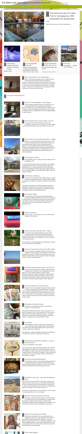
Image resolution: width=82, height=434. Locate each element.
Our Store (36, 6)
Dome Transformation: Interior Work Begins (37, 77)
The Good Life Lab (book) (26, 6)
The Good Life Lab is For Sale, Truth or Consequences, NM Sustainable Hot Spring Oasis (63, 16)
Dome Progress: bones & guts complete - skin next (39, 121)
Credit (45, 6)
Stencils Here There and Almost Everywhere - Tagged (40, 139)
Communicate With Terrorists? (31, 64)
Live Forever (28, 322)
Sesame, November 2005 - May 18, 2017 (50, 64)
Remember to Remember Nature (34, 304)
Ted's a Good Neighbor (31, 432)
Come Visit (67, 63)
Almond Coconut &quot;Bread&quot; (35, 359)
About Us (16, 6)
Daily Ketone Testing (31, 194)
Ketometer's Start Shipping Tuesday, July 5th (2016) (39, 267)
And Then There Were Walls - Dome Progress (38, 102)
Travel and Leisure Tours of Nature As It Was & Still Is (40, 249)
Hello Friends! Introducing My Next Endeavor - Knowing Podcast (12, 66)
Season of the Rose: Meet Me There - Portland (38, 231)
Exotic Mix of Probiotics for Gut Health (35, 414)
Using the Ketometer (31, 212)
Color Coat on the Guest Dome (15, 95)
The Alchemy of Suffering (32, 176)
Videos (41, 6)
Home (11, 6)
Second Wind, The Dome (32, 157)
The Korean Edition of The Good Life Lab (36, 286)
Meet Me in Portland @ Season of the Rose (37, 396)
